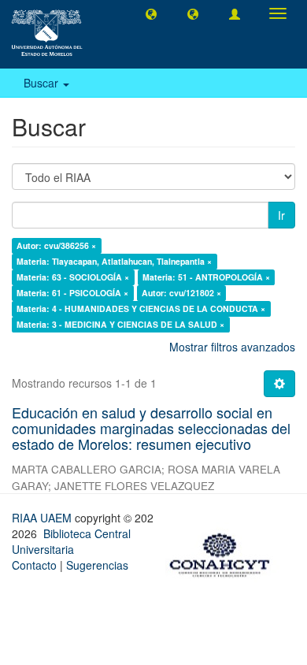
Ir (281, 215)
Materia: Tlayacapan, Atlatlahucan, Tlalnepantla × (114, 261)
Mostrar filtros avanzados (232, 347)
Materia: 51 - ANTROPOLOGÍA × (206, 277)
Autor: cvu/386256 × (56, 245)
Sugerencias (97, 565)
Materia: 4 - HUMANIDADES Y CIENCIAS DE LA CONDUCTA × (141, 308)
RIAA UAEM (43, 518)
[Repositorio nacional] (224, 552)
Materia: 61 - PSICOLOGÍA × (72, 293)
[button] (151, 13)
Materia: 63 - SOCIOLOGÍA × (73, 277)
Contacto (34, 565)
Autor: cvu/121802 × (181, 293)
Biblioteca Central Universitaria (71, 541)
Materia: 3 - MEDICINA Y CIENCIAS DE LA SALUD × (120, 324)
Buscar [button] (42, 83)
